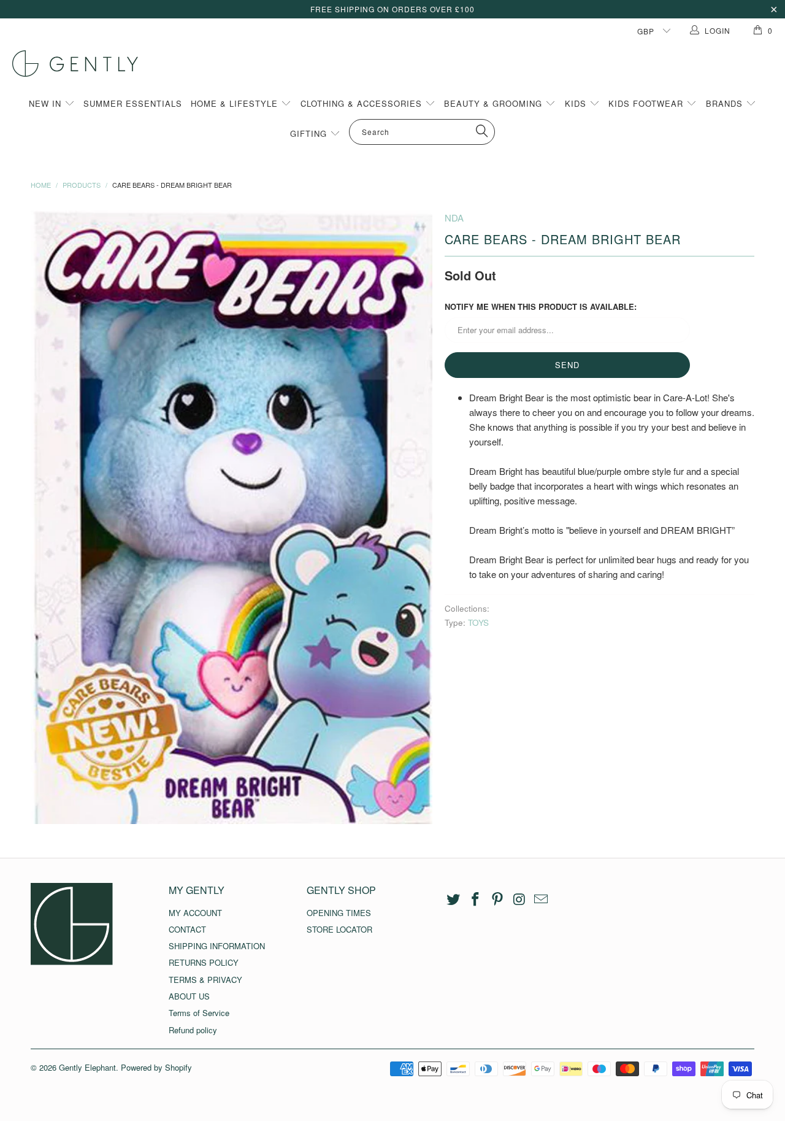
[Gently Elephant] (398, 63)
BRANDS (726, 103)
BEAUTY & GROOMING (494, 103)
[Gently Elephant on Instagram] (519, 899)
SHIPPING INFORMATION (217, 946)
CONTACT (187, 929)
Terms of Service (199, 1013)
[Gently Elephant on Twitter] (454, 899)
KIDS (577, 103)
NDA (454, 217)
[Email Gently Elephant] (541, 899)
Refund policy (193, 1030)
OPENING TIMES (339, 913)
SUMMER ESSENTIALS (132, 103)
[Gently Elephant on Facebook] (476, 899)
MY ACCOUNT (195, 913)
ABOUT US (189, 996)
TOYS (478, 622)
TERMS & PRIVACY (205, 979)
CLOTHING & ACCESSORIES (363, 103)
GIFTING (310, 133)
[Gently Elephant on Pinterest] (497, 899)
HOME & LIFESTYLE (236, 103)
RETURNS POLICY (204, 962)
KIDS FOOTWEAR (647, 103)
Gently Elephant (87, 1067)
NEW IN (46, 103)
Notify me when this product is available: (541, 306)
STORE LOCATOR (339, 929)
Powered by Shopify (156, 1067)
